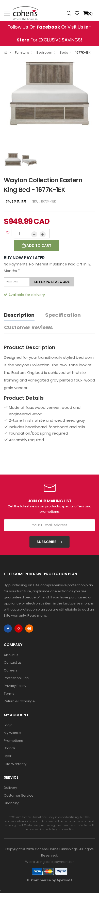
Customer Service (19, 795)
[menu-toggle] (7, 13)
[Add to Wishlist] (7, 232)
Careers (11, 670)
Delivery (10, 787)
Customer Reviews (28, 327)
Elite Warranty (15, 763)
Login (8, 725)
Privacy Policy (15, 685)
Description (19, 315)
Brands (9, 748)
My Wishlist (12, 732)
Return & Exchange (19, 701)
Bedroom (44, 52)
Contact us (13, 662)
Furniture (22, 52)
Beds (64, 52)
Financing (12, 803)
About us (11, 655)
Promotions (13, 740)
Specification (63, 315)
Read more (36, 615)
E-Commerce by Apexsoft (49, 880)
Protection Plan (16, 678)
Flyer (7, 756)
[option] (49, 93)
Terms (9, 693)
